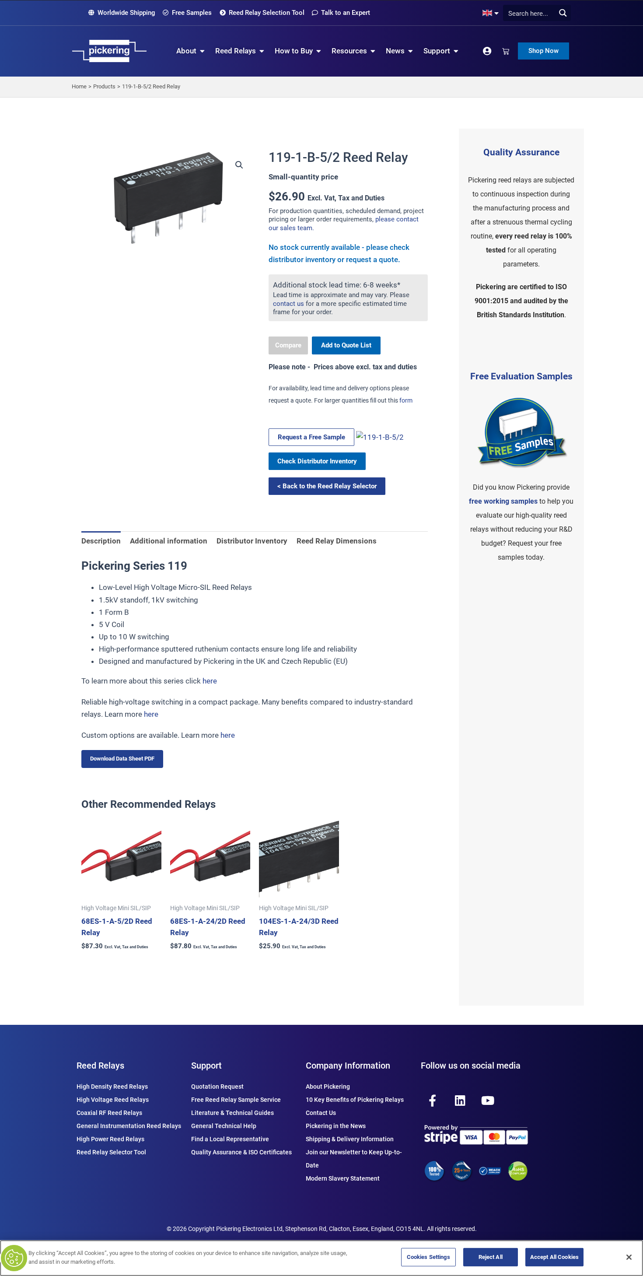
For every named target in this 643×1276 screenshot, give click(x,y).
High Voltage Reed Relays (113, 1099)
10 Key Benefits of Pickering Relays (355, 1099)
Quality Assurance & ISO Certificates (241, 1152)
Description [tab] (101, 540)
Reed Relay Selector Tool (111, 1152)
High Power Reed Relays (110, 1139)
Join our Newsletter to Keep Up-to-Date (354, 1159)
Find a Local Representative (230, 1139)
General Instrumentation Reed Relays (129, 1125)
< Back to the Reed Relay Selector (327, 486)
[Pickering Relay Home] (109, 51)
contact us (288, 304)
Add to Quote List (346, 345)
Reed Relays (100, 1065)
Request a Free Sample (311, 437)
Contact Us (321, 1112)
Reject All (491, 1257)
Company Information (348, 1065)
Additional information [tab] (168, 540)
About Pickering (328, 1086)
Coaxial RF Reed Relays (109, 1112)
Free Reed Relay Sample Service (236, 1099)
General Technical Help (223, 1125)
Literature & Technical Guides (232, 1112)
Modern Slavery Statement (343, 1178)
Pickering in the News (336, 1125)
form (405, 400)
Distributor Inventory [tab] (252, 540)
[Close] (629, 1257)
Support (206, 1065)
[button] (239, 165)
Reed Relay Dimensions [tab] (337, 540)
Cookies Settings (428, 1257)
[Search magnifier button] (562, 13)
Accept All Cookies (554, 1257)
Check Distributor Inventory (317, 461)
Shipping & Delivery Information (350, 1139)
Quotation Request (217, 1086)
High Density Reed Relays (112, 1086)
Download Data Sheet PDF (122, 758)
